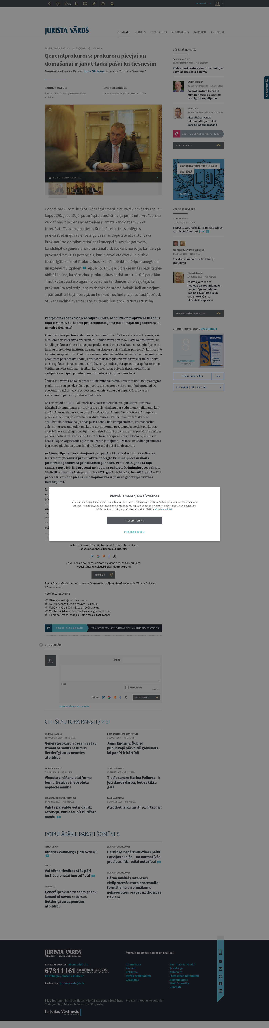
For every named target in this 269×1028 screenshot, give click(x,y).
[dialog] (134, 514)
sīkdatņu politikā (163, 509)
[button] (134, 532)
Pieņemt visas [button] (134, 520)
